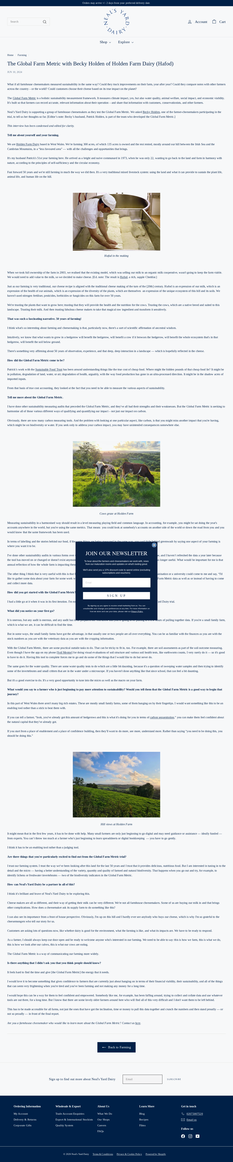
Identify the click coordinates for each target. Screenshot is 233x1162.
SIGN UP (116, 595)
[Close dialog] (154, 545)
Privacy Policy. (137, 611)
